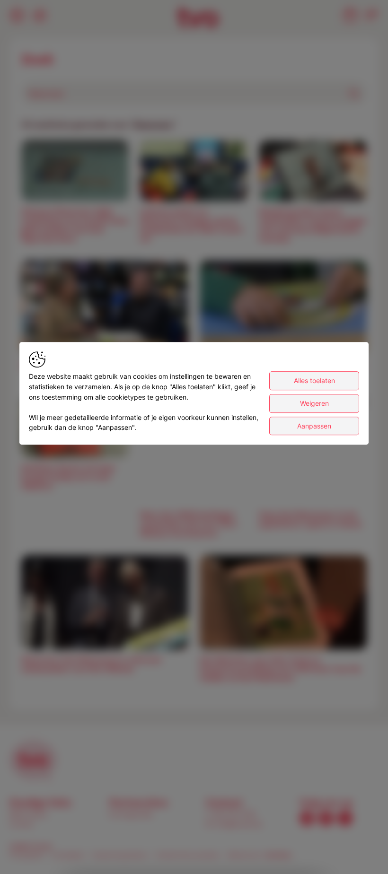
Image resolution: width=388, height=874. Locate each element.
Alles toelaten (314, 381)
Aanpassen (314, 426)
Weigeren (314, 403)
